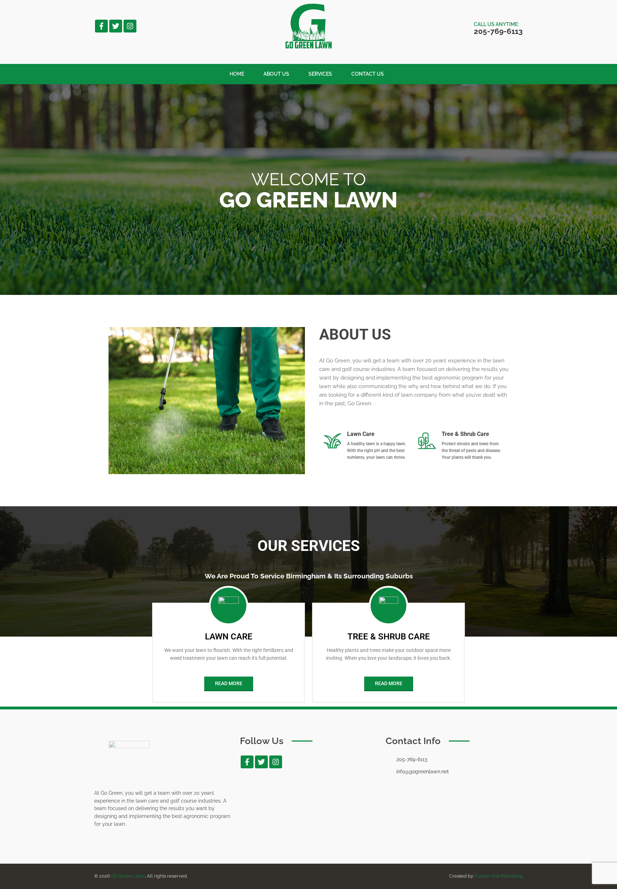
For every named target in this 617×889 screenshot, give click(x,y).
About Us (276, 74)
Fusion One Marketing (499, 876)
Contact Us (367, 74)
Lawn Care (228, 637)
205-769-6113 (498, 31)
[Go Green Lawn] (308, 46)
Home (237, 74)
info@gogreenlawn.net (422, 771)
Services (320, 74)
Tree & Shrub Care (388, 637)
